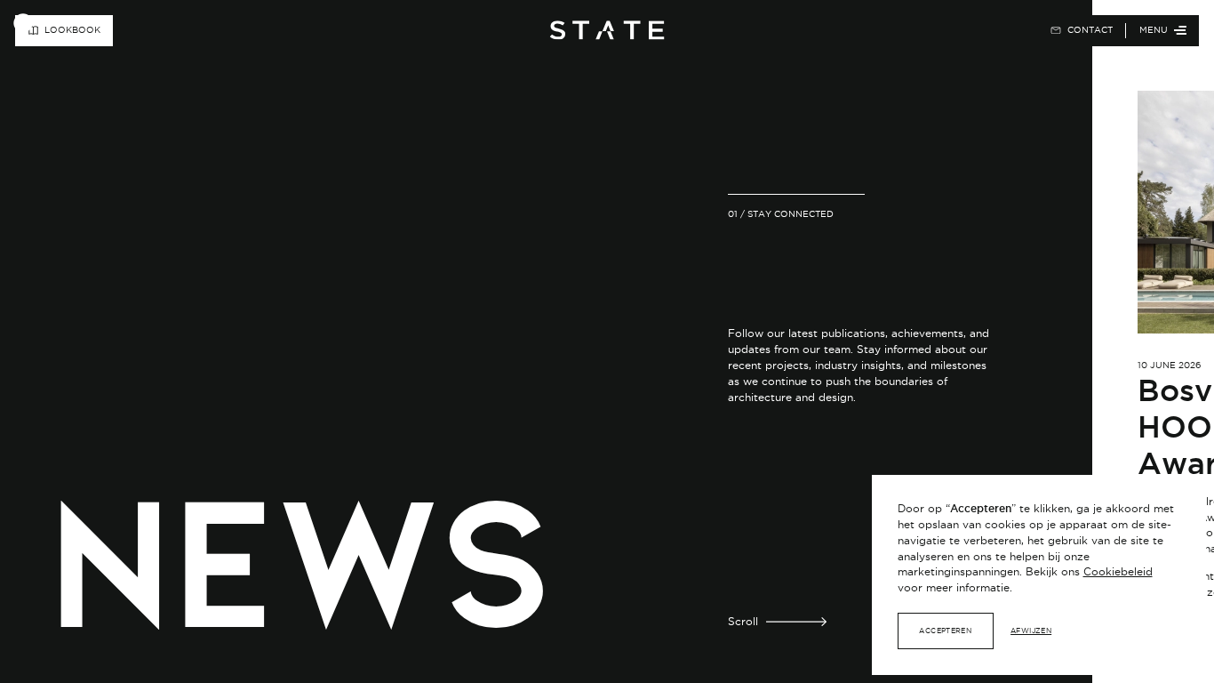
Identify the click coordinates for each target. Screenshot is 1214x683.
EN (1001, 30)
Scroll (743, 621)
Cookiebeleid (1118, 571)
